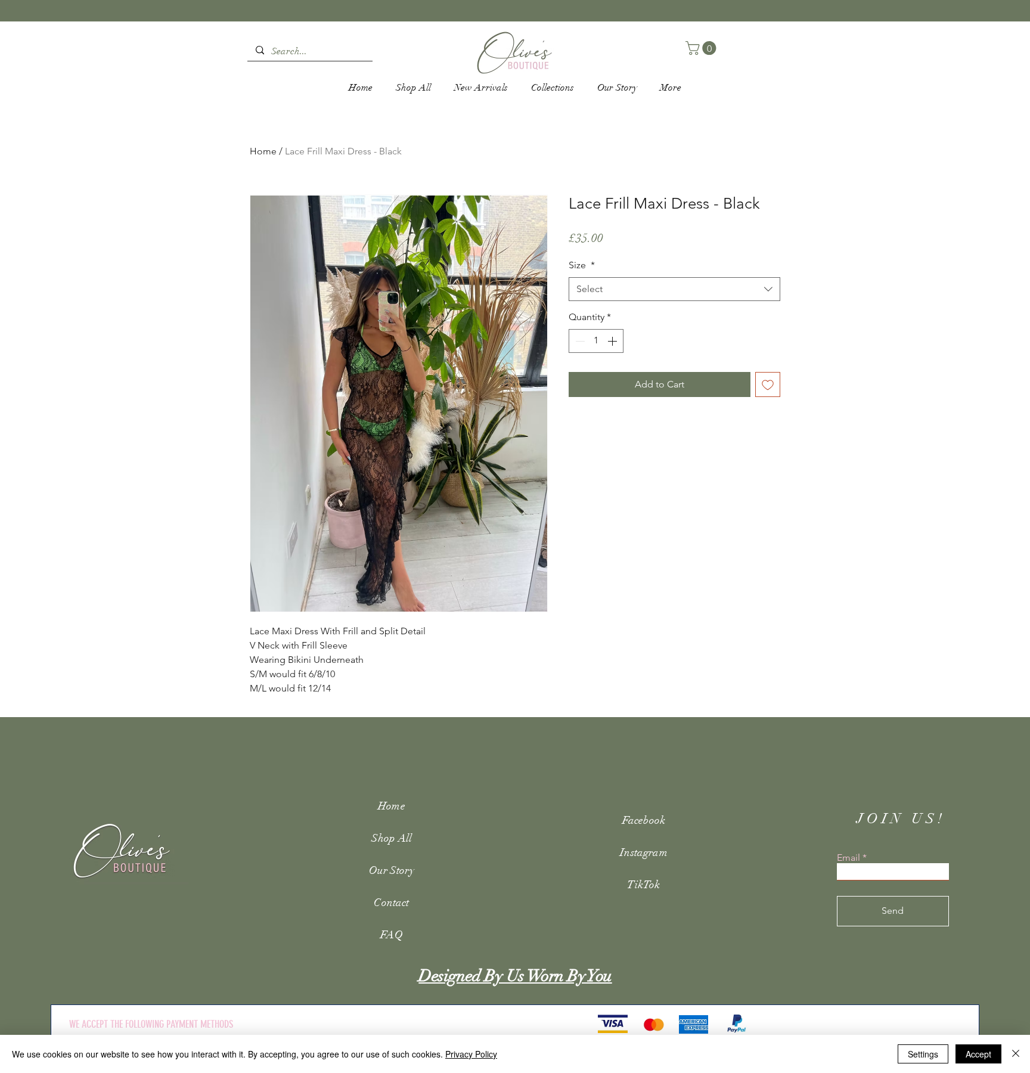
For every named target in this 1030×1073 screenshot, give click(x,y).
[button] (702, 48)
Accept (978, 1054)
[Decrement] (578, 341)
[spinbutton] (596, 341)
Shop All (391, 838)
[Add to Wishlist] (767, 384)
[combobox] (674, 289)
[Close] (1016, 1053)
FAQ (391, 934)
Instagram (644, 852)
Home (263, 151)
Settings (923, 1054)
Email (848, 858)
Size (582, 265)
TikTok (643, 884)
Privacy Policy (471, 1054)
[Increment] (613, 341)
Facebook (643, 820)
